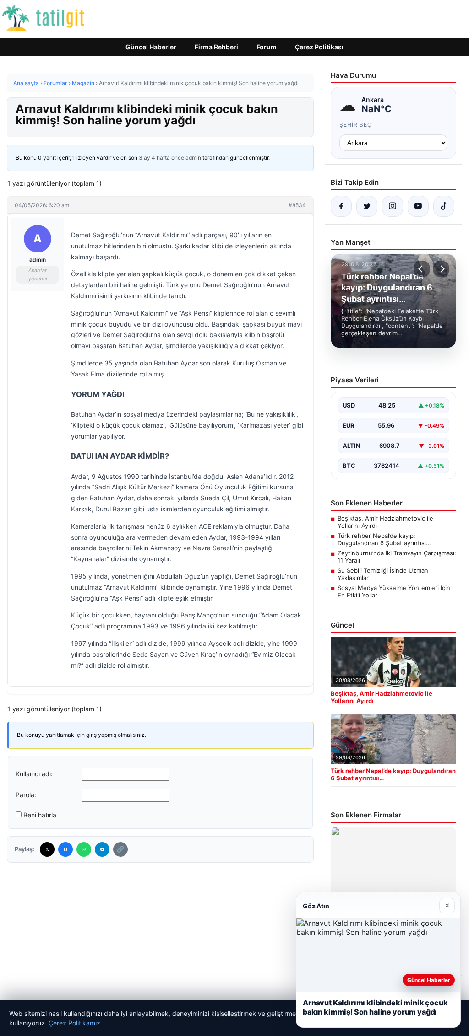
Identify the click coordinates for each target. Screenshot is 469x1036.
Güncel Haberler (150, 47)
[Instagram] (392, 206)
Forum (266, 47)
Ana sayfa (26, 83)
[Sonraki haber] (441, 269)
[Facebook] (65, 849)
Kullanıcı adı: (34, 774)
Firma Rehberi (216, 47)
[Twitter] (47, 849)
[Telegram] (102, 849)
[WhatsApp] (83, 849)
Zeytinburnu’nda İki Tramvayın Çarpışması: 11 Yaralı (397, 556)
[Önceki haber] (422, 269)
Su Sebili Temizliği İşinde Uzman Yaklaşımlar (383, 574)
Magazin (83, 83)
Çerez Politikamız (74, 1023)
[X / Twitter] (366, 206)
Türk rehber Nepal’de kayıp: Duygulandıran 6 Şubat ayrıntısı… (384, 539)
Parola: (26, 795)
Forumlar (55, 83)
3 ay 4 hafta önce (161, 157)
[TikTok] (443, 206)
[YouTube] (418, 206)
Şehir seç (355, 124)
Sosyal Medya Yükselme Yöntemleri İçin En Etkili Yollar (394, 591)
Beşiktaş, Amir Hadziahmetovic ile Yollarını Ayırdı (385, 522)
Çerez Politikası (319, 47)
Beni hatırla (39, 815)
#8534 (297, 205)
